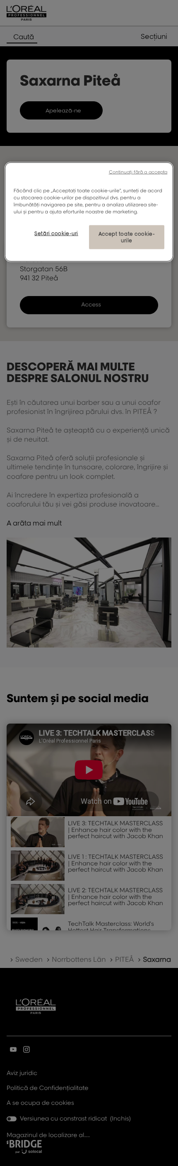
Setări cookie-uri (56, 233)
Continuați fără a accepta (138, 172)
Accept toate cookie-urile (127, 237)
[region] (89, 212)
